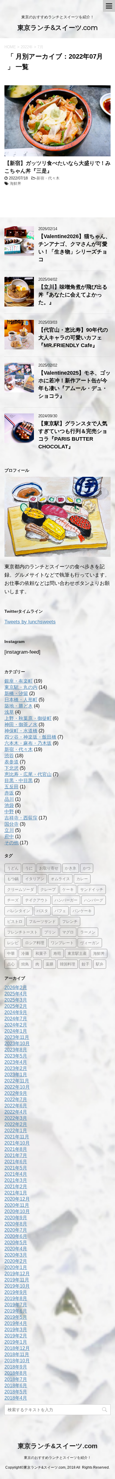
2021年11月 (16, 1136)
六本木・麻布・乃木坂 (28, 743)
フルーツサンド (42, 921)
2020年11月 (16, 1205)
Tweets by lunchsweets (30, 622)
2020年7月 (15, 1230)
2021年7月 (15, 1155)
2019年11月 (16, 1279)
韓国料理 (67, 964)
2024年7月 (15, 1018)
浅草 (9, 712)
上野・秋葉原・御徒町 (28, 718)
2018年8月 (15, 1373)
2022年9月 (15, 1093)
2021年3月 (15, 1180)
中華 (11, 953)
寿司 (57, 953)
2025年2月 (15, 1006)
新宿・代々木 (48, 178)
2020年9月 (15, 1217)
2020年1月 (15, 1267)
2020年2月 (15, 1261)
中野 (9, 811)
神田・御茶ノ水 (20, 724)
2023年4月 (15, 1062)
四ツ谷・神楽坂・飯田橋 (30, 737)
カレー (82, 878)
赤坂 (9, 792)
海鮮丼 (15, 183)
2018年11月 (16, 1354)
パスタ (42, 910)
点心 (11, 964)
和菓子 (41, 953)
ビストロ (14, 921)
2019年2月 (15, 1335)
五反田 (11, 786)
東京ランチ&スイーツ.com (57, 28)
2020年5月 (15, 1242)
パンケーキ (82, 910)
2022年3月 (15, 1118)
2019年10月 (17, 1286)
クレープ (48, 889)
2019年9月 (15, 1292)
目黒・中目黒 (18, 780)
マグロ (68, 932)
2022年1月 (15, 1130)
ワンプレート (62, 942)
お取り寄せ (48, 868)
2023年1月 (15, 1074)
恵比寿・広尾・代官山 (28, 774)
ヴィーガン (89, 942)
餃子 (85, 964)
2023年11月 (16, 1037)
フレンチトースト (22, 932)
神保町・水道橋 (20, 730)
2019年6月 (15, 1310)
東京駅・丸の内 (20, 687)
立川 (9, 830)
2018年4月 (15, 1398)
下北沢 (11, 768)
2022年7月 (15, 1099)
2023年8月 (15, 1049)
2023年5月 (15, 1055)
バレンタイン (18, 910)
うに (29, 868)
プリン (50, 932)
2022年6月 (15, 1105)
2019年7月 (15, 1304)
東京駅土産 (77, 953)
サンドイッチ (91, 889)
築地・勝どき (18, 705)
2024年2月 (15, 1024)
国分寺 (11, 824)
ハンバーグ (93, 900)
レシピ (13, 942)
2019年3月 (15, 1329)
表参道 (11, 761)
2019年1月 (15, 1342)
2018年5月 (15, 1391)
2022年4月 (15, 1111)
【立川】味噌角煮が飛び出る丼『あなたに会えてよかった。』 (72, 294)
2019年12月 (17, 1273)
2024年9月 (15, 1012)
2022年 (27, 47)
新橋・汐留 (16, 693)
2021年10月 (17, 1143)
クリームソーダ (20, 889)
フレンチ (70, 921)
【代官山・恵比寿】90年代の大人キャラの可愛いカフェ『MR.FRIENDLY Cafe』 (73, 337)
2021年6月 (15, 1161)
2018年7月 (15, 1379)
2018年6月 (15, 1385)
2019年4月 (15, 1323)
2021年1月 (15, 1192)
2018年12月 (17, 1348)
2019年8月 (15, 1298)
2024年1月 (15, 1031)
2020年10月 (17, 1211)
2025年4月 (15, 993)
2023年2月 (15, 1068)
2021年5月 (15, 1167)
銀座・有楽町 (18, 681)
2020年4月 (15, 1248)
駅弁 (100, 964)
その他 (11, 842)
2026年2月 (15, 987)
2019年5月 (15, 1317)
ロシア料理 (34, 942)
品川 (9, 799)
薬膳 (49, 964)
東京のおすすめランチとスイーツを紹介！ (57, 1458)
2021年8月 (15, 1149)
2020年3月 (15, 1254)
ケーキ (68, 889)
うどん (13, 868)
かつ (87, 868)
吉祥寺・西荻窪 (20, 817)
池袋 (9, 805)
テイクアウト (36, 900)
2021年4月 (15, 1174)
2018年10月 (17, 1360)
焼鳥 (25, 964)
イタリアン (34, 878)
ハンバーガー (66, 900)
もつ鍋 (13, 878)
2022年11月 (16, 1080)
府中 (9, 836)
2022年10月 (17, 1087)
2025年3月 (15, 999)
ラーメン (88, 932)
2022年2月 (15, 1124)
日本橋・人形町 (20, 699)
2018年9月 (15, 1366)
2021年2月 (15, 1186)
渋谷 (9, 755)
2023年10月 (17, 1043)
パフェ (60, 910)
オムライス (60, 878)
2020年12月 (17, 1199)
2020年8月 (15, 1223)
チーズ (13, 900)
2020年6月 (15, 1236)
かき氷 (70, 868)
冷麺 (25, 953)
